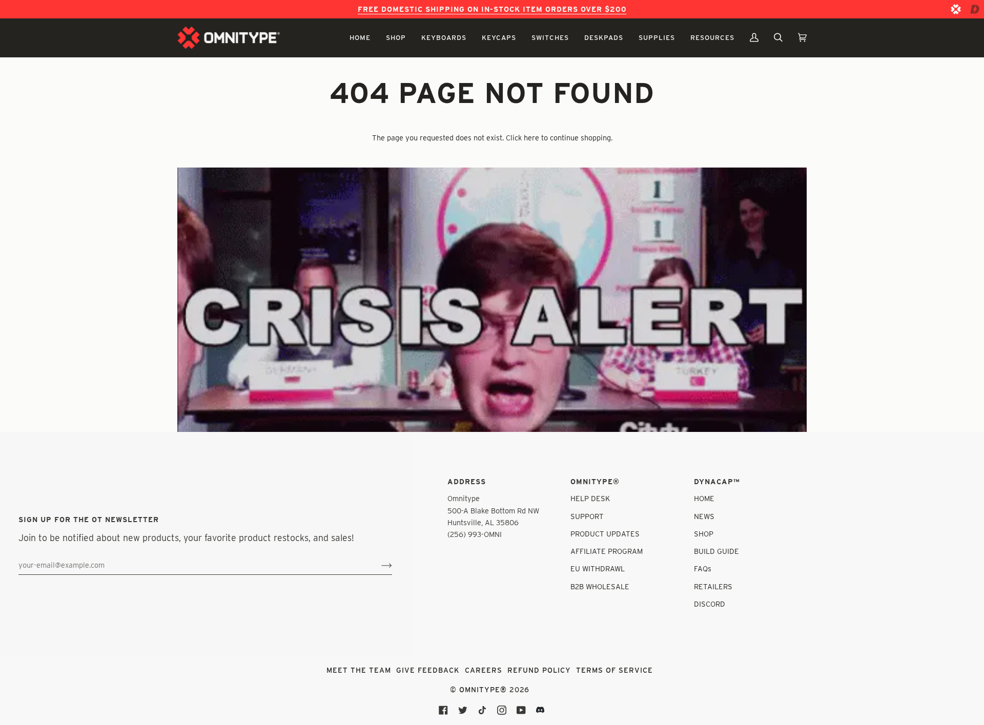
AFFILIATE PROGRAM (606, 551)
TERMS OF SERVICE (614, 670)
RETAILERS (713, 586)
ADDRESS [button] (466, 482)
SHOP (703, 533)
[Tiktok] (482, 710)
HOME (704, 498)
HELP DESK (590, 498)
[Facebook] (443, 710)
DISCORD (709, 603)
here (531, 137)
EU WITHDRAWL (597, 568)
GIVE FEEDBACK (428, 670)
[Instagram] (501, 710)
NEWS (704, 516)
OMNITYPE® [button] (595, 482)
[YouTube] (521, 710)
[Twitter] (462, 710)
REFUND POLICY (539, 670)
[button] (360, 37)
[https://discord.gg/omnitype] (540, 710)
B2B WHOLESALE (599, 586)
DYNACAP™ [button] (717, 482)
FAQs (702, 568)
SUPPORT (587, 516)
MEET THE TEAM (358, 670)
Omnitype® (483, 690)
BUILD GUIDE (716, 551)
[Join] (378, 564)
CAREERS (483, 670)
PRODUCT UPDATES (605, 533)
